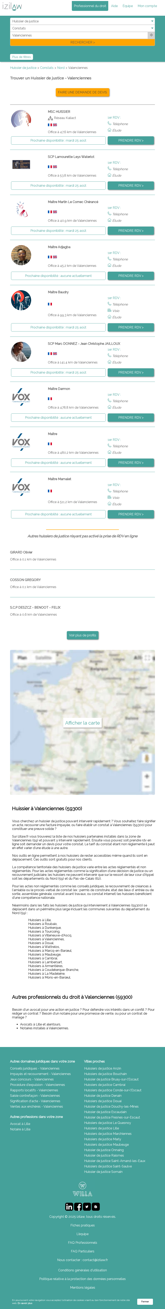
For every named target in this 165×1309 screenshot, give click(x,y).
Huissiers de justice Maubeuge (106, 1144)
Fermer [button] (145, 1301)
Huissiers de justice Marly (102, 1139)
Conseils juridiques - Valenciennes (35, 1068)
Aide (114, 6)
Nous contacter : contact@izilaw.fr (82, 1260)
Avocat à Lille (20, 1124)
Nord (61, 68)
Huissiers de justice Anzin (102, 1068)
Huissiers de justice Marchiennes (108, 1134)
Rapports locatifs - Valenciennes (34, 1090)
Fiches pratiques (82, 1225)
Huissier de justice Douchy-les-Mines (111, 1106)
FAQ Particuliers (82, 1251)
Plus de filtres (21, 57)
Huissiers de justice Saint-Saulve (108, 1166)
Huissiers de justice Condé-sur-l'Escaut (112, 1090)
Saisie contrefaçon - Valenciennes (35, 1096)
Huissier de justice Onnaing (104, 1150)
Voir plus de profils (82, 635)
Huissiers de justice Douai (103, 1101)
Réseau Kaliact (65, 118)
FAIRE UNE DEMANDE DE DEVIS (82, 92)
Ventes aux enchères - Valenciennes (36, 1106)
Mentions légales (82, 1287)
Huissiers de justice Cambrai (104, 1085)
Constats (47, 68)
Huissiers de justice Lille (101, 1128)
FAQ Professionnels (82, 1243)
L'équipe (82, 1234)
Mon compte (147, 6)
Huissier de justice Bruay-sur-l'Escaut (111, 1079)
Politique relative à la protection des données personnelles (82, 1279)
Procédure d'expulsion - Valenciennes (37, 1085)
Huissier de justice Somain (103, 1172)
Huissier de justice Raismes (104, 1155)
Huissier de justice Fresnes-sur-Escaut (112, 1117)
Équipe (128, 6)
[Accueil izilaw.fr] (12, 12)
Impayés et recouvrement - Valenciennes (40, 1074)
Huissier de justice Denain (103, 1096)
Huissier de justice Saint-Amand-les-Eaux (114, 1161)
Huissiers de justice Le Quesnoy (107, 1123)
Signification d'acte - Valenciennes (35, 1101)
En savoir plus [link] (25, 1303)
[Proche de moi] (151, 35)
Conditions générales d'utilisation (82, 1270)
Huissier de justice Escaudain (105, 1112)
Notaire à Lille (20, 1129)
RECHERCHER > (82, 42)
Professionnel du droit (90, 6)
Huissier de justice (23, 68)
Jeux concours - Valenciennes (32, 1079)
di (11, 32)
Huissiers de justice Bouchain (105, 1074)
